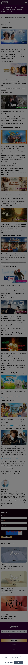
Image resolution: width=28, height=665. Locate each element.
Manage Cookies (9, 662)
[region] (14, 659)
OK (18, 662)
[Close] (25, 656)
